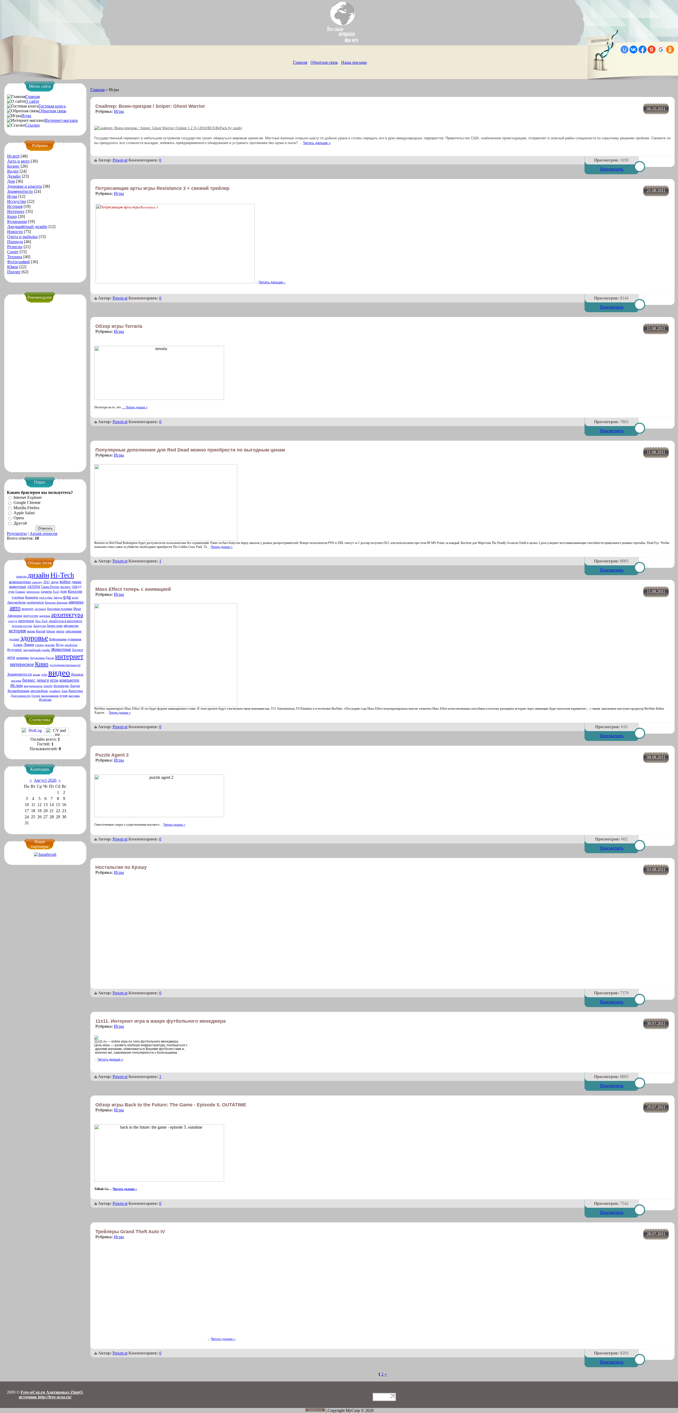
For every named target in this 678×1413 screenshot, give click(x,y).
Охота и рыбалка (22, 236)
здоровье (34, 638)
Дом (11, 181)
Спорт (13, 251)
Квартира (76, 691)
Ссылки (32, 125)
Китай (40, 631)
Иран (77, 609)
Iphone (50, 631)
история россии (22, 625)
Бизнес (13, 166)
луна (11, 591)
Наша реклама (354, 62)
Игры (26, 115)
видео (59, 672)
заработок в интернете (65, 621)
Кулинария (17, 221)
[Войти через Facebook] (642, 49)
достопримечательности (65, 665)
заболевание (73, 631)
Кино (12, 216)
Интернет (16, 211)
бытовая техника (59, 609)
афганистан (71, 626)
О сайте (32, 101)
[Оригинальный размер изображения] (168, 128)
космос (65, 587)
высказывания (50, 695)
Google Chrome (27, 502)
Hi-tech (13, 156)
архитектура (67, 614)
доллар (14, 639)
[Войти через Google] (661, 49)
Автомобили (16, 602)
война (65, 581)
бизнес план (55, 626)
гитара (39, 644)
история (17, 630)
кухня (64, 695)
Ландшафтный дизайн (27, 226)
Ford (56, 591)
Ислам (16, 685)
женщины (22, 658)
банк (65, 691)
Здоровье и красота (24, 186)
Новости (15, 231)
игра (54, 680)
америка (76, 602)
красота (21, 576)
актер (60, 631)
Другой (20, 523)
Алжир (18, 645)
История (15, 206)
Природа (15, 241)
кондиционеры (33, 686)
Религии (15, 246)
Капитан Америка (56, 602)
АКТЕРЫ (33, 587)
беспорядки (61, 686)
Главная (300, 62)
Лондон (75, 686)
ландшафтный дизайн (36, 650)
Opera (19, 518)
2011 (46, 582)
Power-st (120, 160)
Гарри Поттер (50, 587)
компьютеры (20, 582)
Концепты (31, 597)
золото (47, 686)
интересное (22, 664)
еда (67, 597)
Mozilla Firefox (26, 508)
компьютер (69, 680)
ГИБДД (76, 586)
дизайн (38, 575)
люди (55, 582)
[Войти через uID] (624, 49)
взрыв (36, 674)
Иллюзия (45, 699)
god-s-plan (45, 597)
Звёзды (57, 597)
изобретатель (35, 602)
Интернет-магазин (61, 120)
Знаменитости (20, 191)
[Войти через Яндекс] (651, 49)
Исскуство (16, 201)
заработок (71, 644)
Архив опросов (43, 533)
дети (11, 657)
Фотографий (18, 262)
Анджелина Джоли (42, 657)
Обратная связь (324, 62)
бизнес (28, 680)
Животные (61, 649)
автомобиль (39, 691)
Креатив (75, 591)
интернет (69, 656)
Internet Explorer (28, 497)
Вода (60, 645)
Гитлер (36, 695)
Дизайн (14, 176)
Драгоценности (20, 695)
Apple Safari (24, 513)
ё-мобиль (18, 597)
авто (15, 608)
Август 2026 (45, 780)
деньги (43, 680)
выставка (74, 695)
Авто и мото (18, 161)
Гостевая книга (52, 106)
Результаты (17, 533)
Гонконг (20, 591)
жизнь (31, 631)
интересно (33, 591)
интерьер (26, 621)
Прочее (13, 272)
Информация (57, 639)
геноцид (37, 582)
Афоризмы (14, 616)
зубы (44, 674)
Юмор (12, 267)
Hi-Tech (62, 575)
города (12, 621)
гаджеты (46, 591)
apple (75, 597)
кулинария (74, 639)
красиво (50, 644)
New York (41, 621)
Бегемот (77, 650)
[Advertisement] (45, 384)
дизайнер (55, 691)
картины (44, 615)
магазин (16, 680)
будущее (14, 649)
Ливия (29, 644)
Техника (14, 256)
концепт (28, 609)
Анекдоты (39, 625)
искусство (30, 616)
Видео (13, 171)
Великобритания (18, 691)
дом (63, 591)
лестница (40, 608)
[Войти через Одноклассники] (670, 49)
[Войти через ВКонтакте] (633, 49)
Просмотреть (611, 169)
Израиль (77, 674)
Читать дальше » (317, 143)
